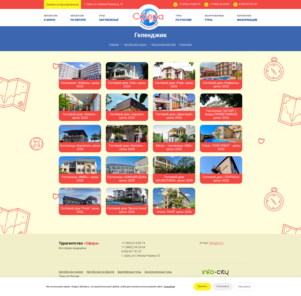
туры (109, 17)
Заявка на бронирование (62, 4)
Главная (114, 44)
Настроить (244, 286)
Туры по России (69, 276)
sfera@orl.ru (216, 243)
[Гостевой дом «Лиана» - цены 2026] (80, 107)
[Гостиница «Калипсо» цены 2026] (80, 140)
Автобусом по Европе (100, 271)
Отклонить (223, 286)
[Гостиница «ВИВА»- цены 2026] (80, 171)
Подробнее (169, 286)
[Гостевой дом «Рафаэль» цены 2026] (221, 74)
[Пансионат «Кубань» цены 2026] (80, 76)
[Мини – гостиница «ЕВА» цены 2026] (174, 138)
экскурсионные (214, 17)
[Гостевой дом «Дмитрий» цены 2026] (174, 106)
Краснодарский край (164, 44)
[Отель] (221, 137)
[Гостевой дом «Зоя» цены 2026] (127, 77)
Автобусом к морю (135, 44)
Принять (202, 286)
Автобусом (50, 17)
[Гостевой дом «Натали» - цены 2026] (127, 138)
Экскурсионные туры (158, 271)
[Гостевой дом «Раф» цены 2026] (174, 77)
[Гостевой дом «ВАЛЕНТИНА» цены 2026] (174, 171)
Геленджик (185, 44)
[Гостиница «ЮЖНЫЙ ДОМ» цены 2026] (127, 170)
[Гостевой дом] (80, 201)
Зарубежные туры (129, 271)
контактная (247, 17)
